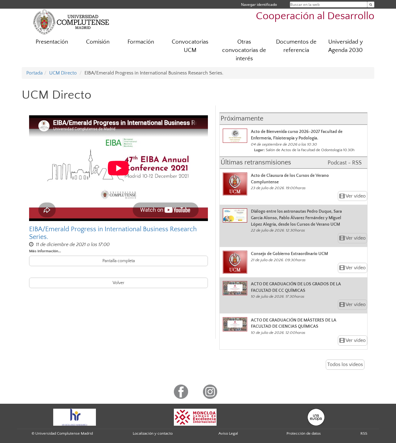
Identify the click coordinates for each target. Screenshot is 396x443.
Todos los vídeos (345, 364)
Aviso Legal (228, 433)
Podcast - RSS (345, 163)
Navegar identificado (259, 4)
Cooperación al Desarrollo (315, 16)
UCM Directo (63, 73)
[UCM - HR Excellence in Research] (74, 417)
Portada (34, 73)
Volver (118, 282)
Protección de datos (303, 433)
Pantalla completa (118, 260)
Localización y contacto (153, 433)
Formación (140, 42)
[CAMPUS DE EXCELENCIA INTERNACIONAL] (195, 417)
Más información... (45, 251)
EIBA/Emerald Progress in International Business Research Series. (113, 233)
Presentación (52, 42)
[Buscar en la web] (370, 4)
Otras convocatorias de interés (244, 50)
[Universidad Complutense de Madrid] (71, 21)
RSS (363, 433)
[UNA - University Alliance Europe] (316, 417)
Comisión (98, 42)
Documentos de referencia (296, 46)
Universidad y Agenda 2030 (345, 46)
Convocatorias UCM (190, 46)
